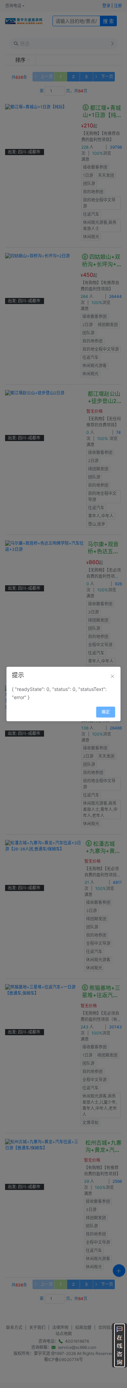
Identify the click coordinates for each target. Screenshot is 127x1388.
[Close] (112, 676)
